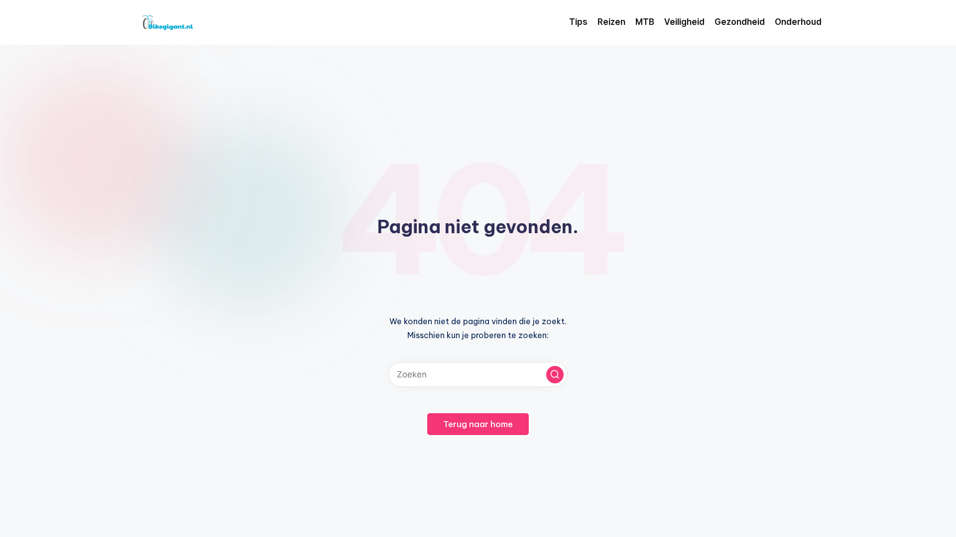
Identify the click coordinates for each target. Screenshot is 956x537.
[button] (555, 374)
